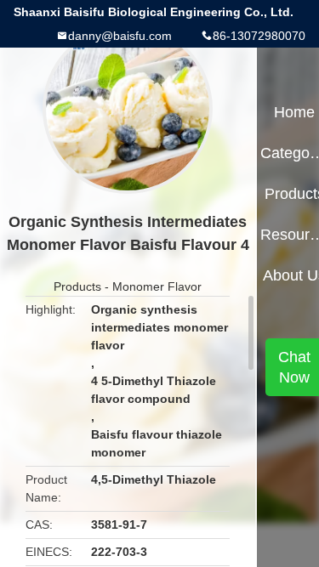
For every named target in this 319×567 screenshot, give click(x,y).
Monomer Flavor (157, 286)
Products (77, 286)
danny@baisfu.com (120, 36)
